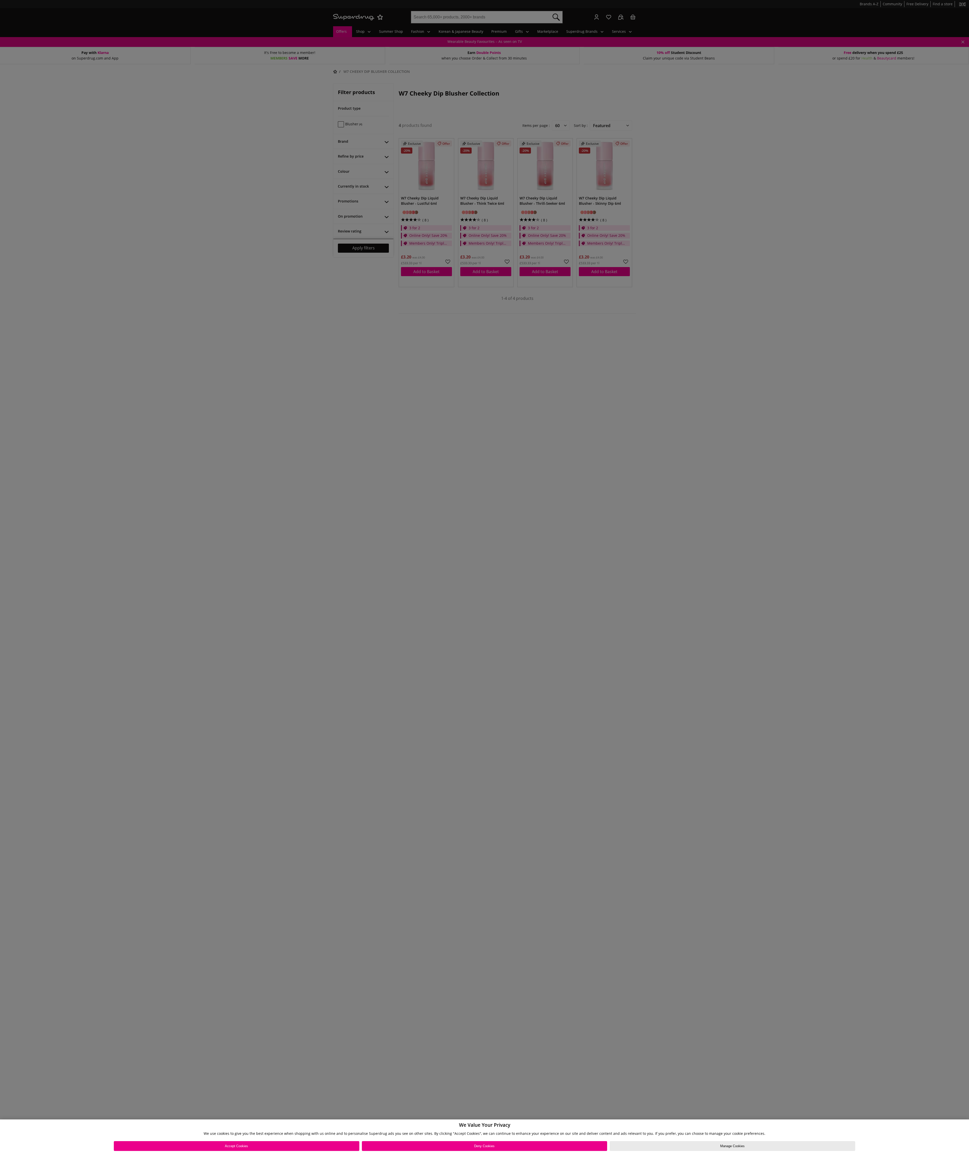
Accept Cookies (236, 1146)
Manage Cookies (732, 1146)
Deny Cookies (484, 1146)
